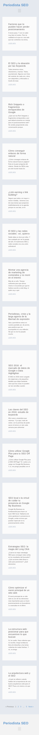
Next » (30, 707)
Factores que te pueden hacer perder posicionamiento (19, 27)
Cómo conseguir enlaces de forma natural (17, 153)
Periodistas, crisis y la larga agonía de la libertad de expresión (19, 316)
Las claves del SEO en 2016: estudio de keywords (18, 412)
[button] (19, 11)
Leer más (12, 43)
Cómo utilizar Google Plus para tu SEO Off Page (19, 453)
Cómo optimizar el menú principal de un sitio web (18, 590)
